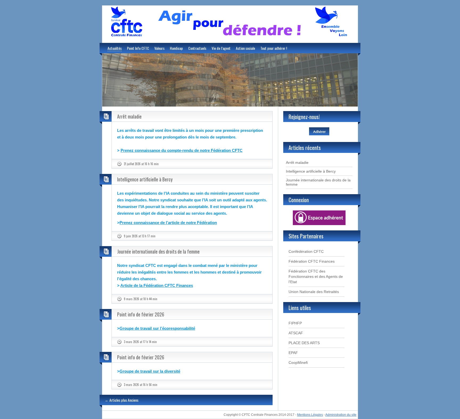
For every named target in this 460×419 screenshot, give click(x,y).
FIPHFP (295, 323)
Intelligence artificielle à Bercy (144, 179)
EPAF (293, 353)
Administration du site (340, 415)
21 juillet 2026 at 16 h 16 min (141, 164)
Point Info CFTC (138, 48)
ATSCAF (296, 333)
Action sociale (245, 48)
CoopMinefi (298, 362)
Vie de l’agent (221, 48)
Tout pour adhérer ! (273, 48)
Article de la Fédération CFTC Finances (156, 285)
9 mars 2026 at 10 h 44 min (140, 299)
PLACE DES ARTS (304, 343)
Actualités (115, 48)
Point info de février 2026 (140, 314)
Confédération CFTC (306, 251)
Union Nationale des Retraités (314, 292)
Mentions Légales (310, 415)
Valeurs (159, 48)
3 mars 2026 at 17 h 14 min (140, 342)
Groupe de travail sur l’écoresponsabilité (157, 328)
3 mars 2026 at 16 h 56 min (140, 385)
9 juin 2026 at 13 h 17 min (139, 236)
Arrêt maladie (129, 116)
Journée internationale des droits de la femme (158, 251)
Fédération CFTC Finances (312, 261)
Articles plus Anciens (121, 400)
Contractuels (197, 48)
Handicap (176, 48)
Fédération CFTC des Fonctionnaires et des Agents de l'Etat (316, 276)
